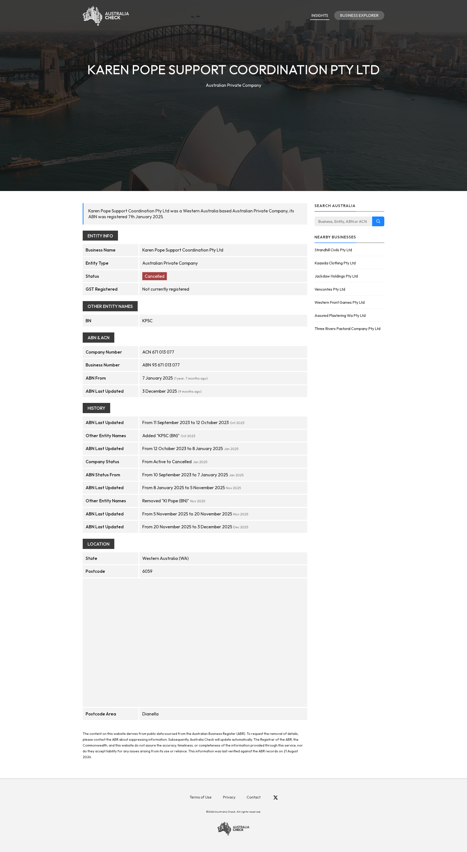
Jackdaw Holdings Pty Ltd (336, 276)
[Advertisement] (233, 125)
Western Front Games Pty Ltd (339, 302)
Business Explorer (359, 15)
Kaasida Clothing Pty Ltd (335, 263)
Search (378, 221)
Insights (319, 15)
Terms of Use (200, 797)
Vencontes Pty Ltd (329, 289)
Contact (253, 797)
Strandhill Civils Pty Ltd (333, 249)
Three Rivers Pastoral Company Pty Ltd (347, 328)
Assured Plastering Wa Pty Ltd (340, 315)
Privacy (229, 797)
